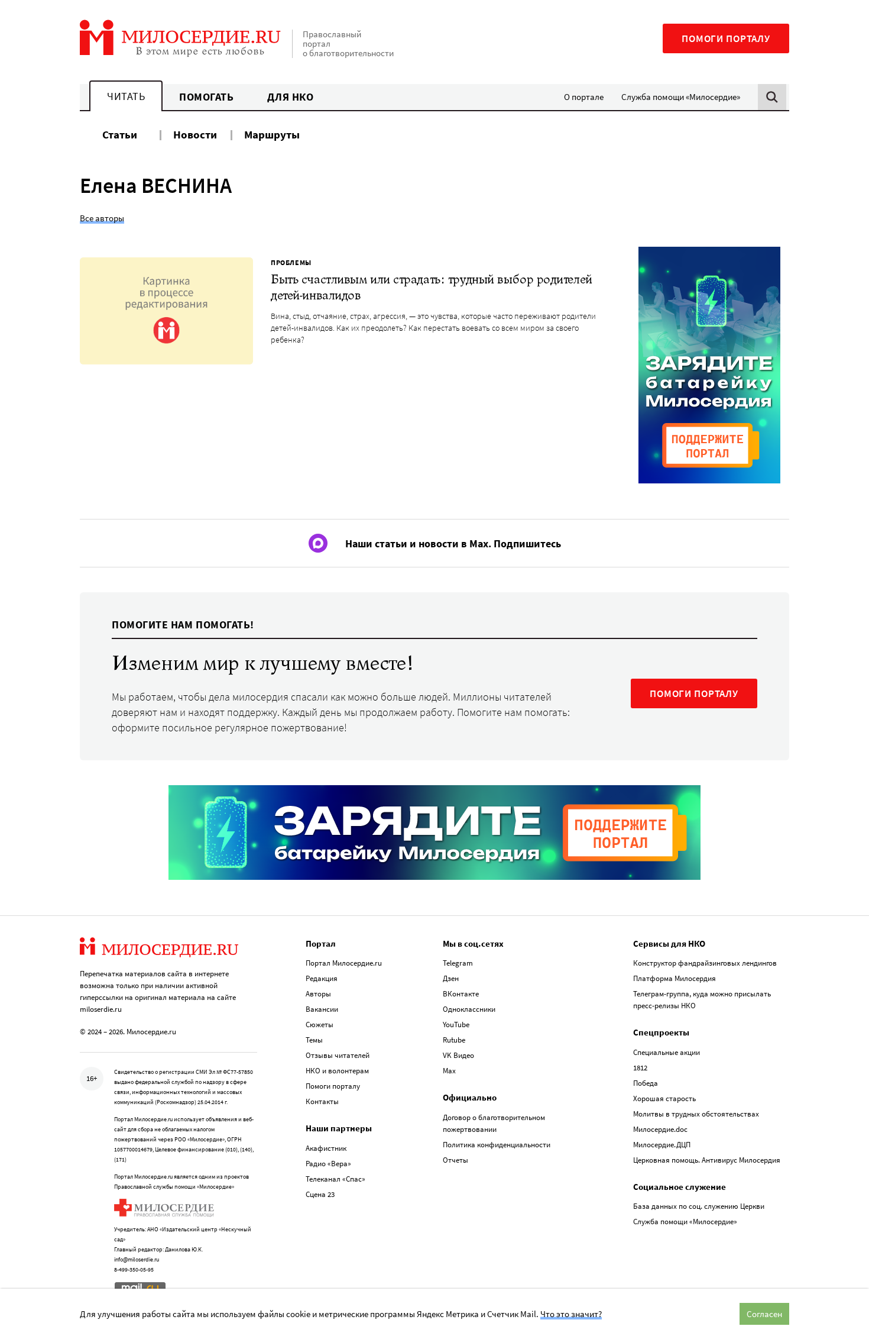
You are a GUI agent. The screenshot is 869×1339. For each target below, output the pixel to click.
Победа (645, 1083)
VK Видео (458, 1055)
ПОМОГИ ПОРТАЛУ (694, 693)
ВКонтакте (461, 994)
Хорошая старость (664, 1098)
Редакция (322, 978)
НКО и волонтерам (337, 1071)
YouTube (456, 1024)
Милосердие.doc (660, 1129)
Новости (195, 134)
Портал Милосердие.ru (344, 963)
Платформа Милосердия (674, 978)
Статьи (119, 134)
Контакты (322, 1101)
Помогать (206, 97)
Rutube (454, 1040)
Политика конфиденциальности (496, 1145)
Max (449, 1071)
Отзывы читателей (337, 1055)
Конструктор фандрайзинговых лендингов (705, 963)
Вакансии (322, 1009)
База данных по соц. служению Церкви (698, 1206)
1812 (640, 1068)
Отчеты (455, 1160)
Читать (126, 96)
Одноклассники (469, 1009)
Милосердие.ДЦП (661, 1145)
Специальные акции (666, 1052)
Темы (314, 1040)
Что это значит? (571, 1313)
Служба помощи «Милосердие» (680, 96)
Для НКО (290, 97)
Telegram (458, 963)
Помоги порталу (726, 38)
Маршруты (272, 134)
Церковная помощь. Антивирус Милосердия (706, 1160)
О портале (584, 96)
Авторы (318, 994)
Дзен (451, 978)
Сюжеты (319, 1024)
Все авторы (102, 218)
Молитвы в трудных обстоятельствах (696, 1114)
